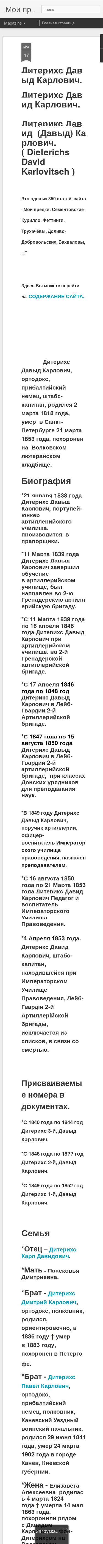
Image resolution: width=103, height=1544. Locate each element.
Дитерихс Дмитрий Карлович (48, 1297)
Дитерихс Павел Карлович (48, 1381)
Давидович (53, 1255)
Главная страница (58, 22)
